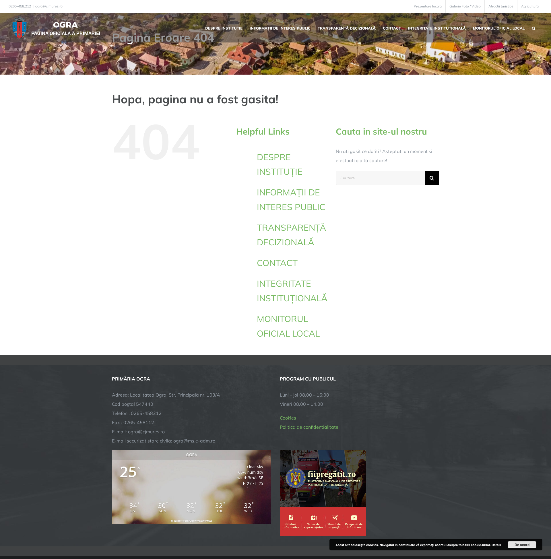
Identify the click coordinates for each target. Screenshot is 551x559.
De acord (522, 544)
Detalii (496, 545)
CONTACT (277, 262)
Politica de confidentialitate (309, 427)
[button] (533, 27)
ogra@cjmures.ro (49, 6)
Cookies (288, 418)
